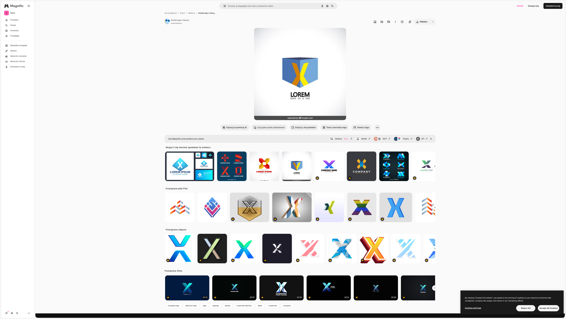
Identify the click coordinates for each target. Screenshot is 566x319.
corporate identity (244, 306)
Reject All (525, 308)
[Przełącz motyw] (17, 313)
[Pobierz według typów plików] (433, 22)
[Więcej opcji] (395, 22)
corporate (272, 306)
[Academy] (11, 313)
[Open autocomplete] (223, 6)
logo (204, 306)
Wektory (191, 13)
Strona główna (170, 13)
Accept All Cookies (548, 308)
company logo (173, 306)
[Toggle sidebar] (29, 6)
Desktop (341, 139)
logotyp (216, 306)
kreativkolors (176, 23)
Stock (182, 13)
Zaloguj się (533, 6)
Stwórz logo (363, 127)
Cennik (520, 6)
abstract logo (191, 306)
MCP (385, 139)
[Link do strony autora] (167, 22)
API (422, 139)
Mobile (364, 139)
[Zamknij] (431, 139)
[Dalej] (434, 166)
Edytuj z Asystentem (305, 127)
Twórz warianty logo (336, 127)
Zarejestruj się (553, 6)
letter (260, 306)
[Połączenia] (6, 313)
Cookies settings (473, 308)
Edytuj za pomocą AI (236, 127)
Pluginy (406, 139)
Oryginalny (274, 33)
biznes (227, 306)
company (287, 306)
